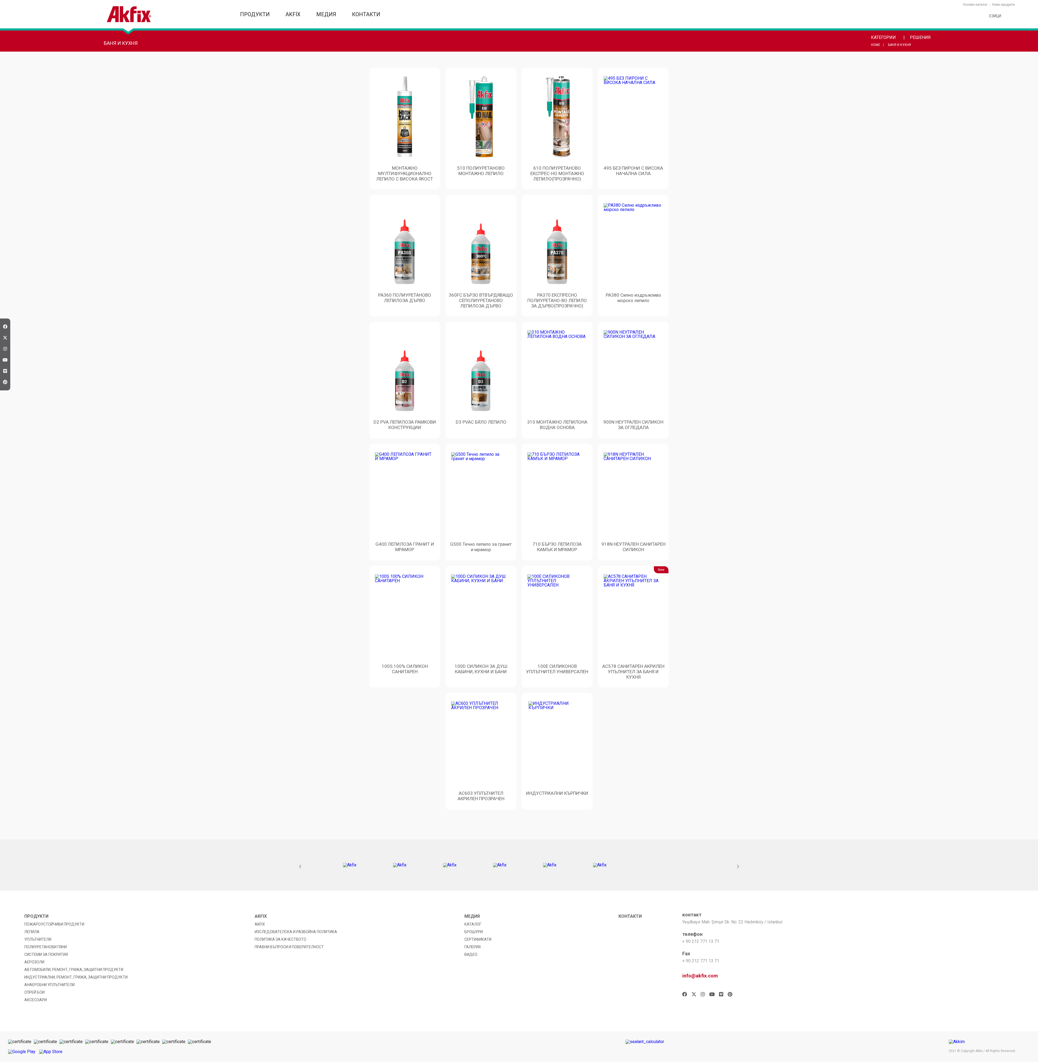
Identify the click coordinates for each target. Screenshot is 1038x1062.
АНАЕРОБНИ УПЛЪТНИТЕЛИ (49, 985)
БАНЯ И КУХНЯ (899, 45)
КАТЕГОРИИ (884, 37)
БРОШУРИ (473, 932)
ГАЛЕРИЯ (472, 947)
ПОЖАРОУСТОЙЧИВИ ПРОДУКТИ (54, 924)
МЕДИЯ (327, 14)
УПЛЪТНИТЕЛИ (37, 939)
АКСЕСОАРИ (35, 1000)
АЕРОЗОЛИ (34, 962)
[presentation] (300, 866)
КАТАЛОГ (472, 924)
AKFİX (293, 14)
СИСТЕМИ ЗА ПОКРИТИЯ (46, 954)
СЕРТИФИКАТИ (477, 939)
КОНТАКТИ (366, 14)
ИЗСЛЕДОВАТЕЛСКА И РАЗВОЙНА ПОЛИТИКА (296, 932)
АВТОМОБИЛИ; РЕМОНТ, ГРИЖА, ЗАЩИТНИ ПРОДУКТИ (73, 969)
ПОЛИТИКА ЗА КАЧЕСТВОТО (280, 939)
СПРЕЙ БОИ (34, 992)
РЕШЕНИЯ (921, 37)
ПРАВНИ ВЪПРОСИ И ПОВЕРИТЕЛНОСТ (289, 947)
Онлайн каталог (975, 4)
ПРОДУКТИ (255, 14)
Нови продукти (1003, 4)
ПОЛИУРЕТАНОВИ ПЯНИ (45, 947)
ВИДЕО (470, 954)
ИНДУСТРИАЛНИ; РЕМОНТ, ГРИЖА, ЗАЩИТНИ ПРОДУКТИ (76, 977)
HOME (875, 45)
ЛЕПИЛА (31, 932)
